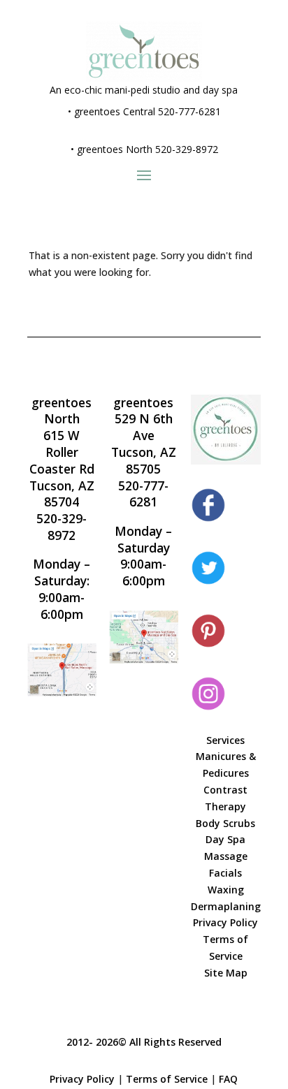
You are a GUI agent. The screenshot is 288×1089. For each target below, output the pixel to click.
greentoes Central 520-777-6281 (147, 111)
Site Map (225, 972)
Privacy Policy (225, 922)
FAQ (228, 1079)
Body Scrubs (225, 823)
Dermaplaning (226, 906)
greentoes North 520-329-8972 (147, 149)
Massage (225, 856)
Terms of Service (167, 1079)
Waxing (226, 889)
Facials (225, 872)
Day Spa (225, 839)
